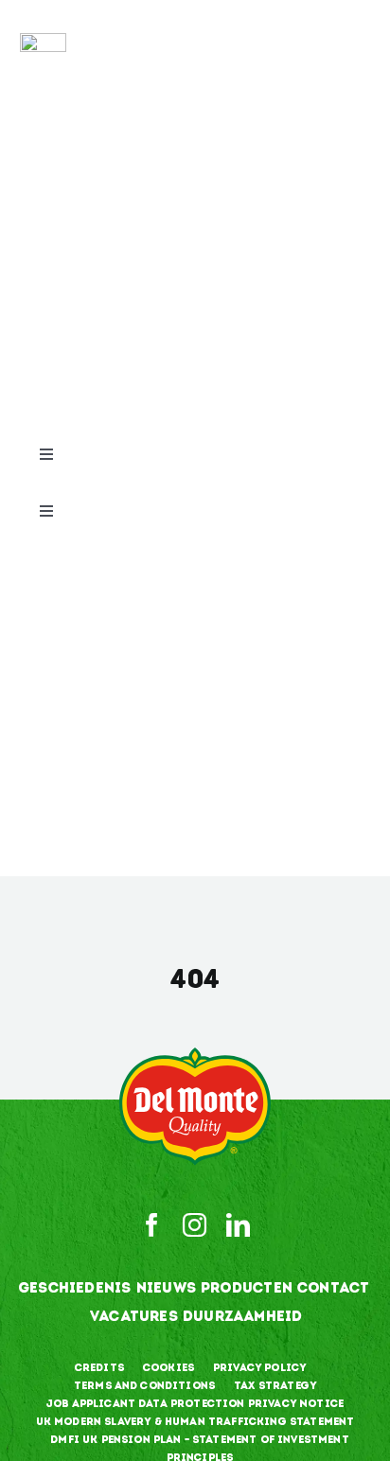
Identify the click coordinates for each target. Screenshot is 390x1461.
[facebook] (152, 1225)
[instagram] (194, 1225)
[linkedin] (238, 1225)
